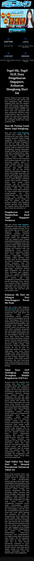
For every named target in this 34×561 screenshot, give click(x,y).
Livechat (8, 56)
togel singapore (23, 224)
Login (25, 42)
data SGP (21, 384)
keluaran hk (12, 309)
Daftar (17, 31)
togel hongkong (23, 133)
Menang (25, 56)
